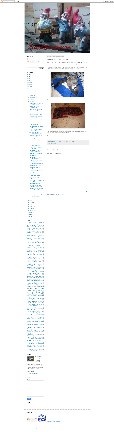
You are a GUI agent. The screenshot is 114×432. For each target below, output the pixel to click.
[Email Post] (64, 141)
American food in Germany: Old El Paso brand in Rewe (36, 123)
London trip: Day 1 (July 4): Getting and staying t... (35, 171)
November (32, 93)
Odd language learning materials (34, 308)
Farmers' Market (30, 260)
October (31, 95)
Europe (30, 257)
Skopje (36, 328)
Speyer (28, 330)
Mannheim (39, 298)
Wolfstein (29, 350)
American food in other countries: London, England (36, 141)
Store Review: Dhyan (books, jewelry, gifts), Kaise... (36, 110)
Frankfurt (35, 265)
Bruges (34, 233)
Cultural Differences (33, 244)
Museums (34, 304)
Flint (41, 261)
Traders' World (30, 338)
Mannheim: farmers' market (35, 114)
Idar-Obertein (39, 282)
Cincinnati (34, 239)
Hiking (42, 276)
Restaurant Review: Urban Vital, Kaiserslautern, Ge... (35, 186)
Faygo (28, 261)
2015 (29, 86)
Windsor (30, 349)
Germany (34, 272)
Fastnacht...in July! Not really (35, 153)
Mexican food (37, 299)
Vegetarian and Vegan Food (35, 344)
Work (33, 350)
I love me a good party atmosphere (35, 279)
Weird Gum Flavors (38, 346)
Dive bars (38, 248)
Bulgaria (34, 235)
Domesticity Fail (31, 250)
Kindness (29, 286)
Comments (31, 61)
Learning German (37, 288)
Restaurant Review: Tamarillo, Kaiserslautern (36, 120)
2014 (29, 88)
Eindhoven (35, 255)
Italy (41, 283)
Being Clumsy (38, 229)
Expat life (37, 257)
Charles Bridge (30, 236)
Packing (28, 311)
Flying (28, 263)
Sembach (39, 325)
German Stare (41, 270)
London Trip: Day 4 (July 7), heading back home (35, 151)
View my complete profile (32, 373)
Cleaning (40, 239)
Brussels (40, 233)
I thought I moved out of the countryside (35, 148)
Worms (38, 350)
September (32, 97)
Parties (38, 311)
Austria (28, 228)
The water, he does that (34, 183)
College (28, 241)
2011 (29, 214)
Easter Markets (38, 253)
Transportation (38, 338)
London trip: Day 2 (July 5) (35, 165)
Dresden (40, 250)
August (31, 99)
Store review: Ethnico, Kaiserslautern (34, 107)
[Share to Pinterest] (73, 141)
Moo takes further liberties (35, 138)
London (40, 295)
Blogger (79, 428)
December (32, 91)
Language (41, 286)
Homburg (42, 277)
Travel (29, 340)
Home (68, 191)
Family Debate (39, 258)
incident (67, 64)
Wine (35, 349)
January (32, 210)
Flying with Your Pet (37, 263)
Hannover (29, 276)
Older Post (85, 191)
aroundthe (39, 356)
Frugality (34, 267)
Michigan (29, 301)
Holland (36, 277)
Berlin (40, 231)
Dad (33, 247)
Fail (43, 257)
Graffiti (38, 273)
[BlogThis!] (68, 141)
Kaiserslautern (31, 285)
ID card (31, 282)
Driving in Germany (37, 251)
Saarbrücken (34, 324)
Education (29, 254)
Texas (40, 334)
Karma (40, 285)
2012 (29, 212)
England (42, 256)
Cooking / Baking (37, 242)
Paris (33, 311)
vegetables (31, 343)
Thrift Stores (30, 336)
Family (30, 258)
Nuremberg (38, 307)
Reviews (29, 321)
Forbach (40, 264)
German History (32, 270)
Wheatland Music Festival (32, 347)
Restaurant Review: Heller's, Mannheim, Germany (35, 136)
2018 (29, 80)
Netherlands (33, 305)
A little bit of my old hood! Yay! (36, 163)
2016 (29, 84)
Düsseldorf (29, 253)
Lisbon (28, 292)
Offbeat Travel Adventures (34, 310)
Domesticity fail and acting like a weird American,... (36, 104)
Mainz (42, 296)
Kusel (35, 286)
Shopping (29, 327)
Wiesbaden (41, 347)
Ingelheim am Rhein (32, 283)
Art (40, 226)
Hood (30, 279)
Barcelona (29, 229)
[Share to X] (70, 141)
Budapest (29, 235)
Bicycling (29, 232)
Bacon (34, 228)
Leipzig (32, 290)
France (28, 265)
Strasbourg (29, 331)
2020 (29, 76)
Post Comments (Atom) (58, 194)
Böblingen (37, 232)
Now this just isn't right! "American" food (34, 192)
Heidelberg (35, 276)
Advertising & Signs (31, 222)
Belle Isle (35, 231)
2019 (29, 78)
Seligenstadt (29, 325)
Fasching (39, 260)
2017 (29, 82)
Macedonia (36, 296)
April (31, 204)
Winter (40, 349)
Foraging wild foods (31, 264)
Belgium (29, 231)
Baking (40, 228)
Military (35, 301)
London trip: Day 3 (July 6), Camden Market (35, 158)
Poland (40, 315)
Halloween (33, 274)
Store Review (37, 330)
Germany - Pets (30, 273)
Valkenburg (41, 342)
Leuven (37, 290)
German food (40, 268)
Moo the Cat (53, 143)
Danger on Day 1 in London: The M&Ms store (35, 161)
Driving (28, 251)
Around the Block (33, 226)
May (31, 202)
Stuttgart (36, 331)
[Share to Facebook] (71, 141)
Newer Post (50, 191)
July (31, 101)
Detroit (36, 247)
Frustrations (41, 267)
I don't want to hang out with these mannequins (35, 195)
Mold (41, 301)
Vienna (40, 345)
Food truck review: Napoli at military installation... (35, 117)
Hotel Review (35, 279)
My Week (41, 304)
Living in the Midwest (31, 295)
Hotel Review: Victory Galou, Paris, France (35, 130)
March (31, 206)
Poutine (34, 317)
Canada (40, 235)
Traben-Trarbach (38, 337)
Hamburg (39, 274)
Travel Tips (33, 342)
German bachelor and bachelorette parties (34, 174)
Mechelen (29, 299)
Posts (30, 58)
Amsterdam (41, 225)
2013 (29, 90)
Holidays (30, 277)
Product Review (30, 318)
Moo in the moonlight (34, 112)
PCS (43, 311)
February (32, 208)
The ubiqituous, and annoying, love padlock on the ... (36, 189)
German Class (32, 268)
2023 (29, 74)
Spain (41, 328)
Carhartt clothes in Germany (35, 198)
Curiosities (30, 246)
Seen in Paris (32, 155)
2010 (29, 216)
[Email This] (67, 141)
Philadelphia (34, 315)
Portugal (28, 317)
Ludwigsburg (29, 296)
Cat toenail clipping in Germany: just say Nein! (35, 133)
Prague (40, 317)
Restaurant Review (33, 320)
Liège (41, 290)
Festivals (34, 261)
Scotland (40, 324)
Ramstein (39, 318)
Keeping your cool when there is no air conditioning (36, 144)
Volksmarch (29, 346)
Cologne (34, 241)
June (31, 200)
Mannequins (31, 298)
